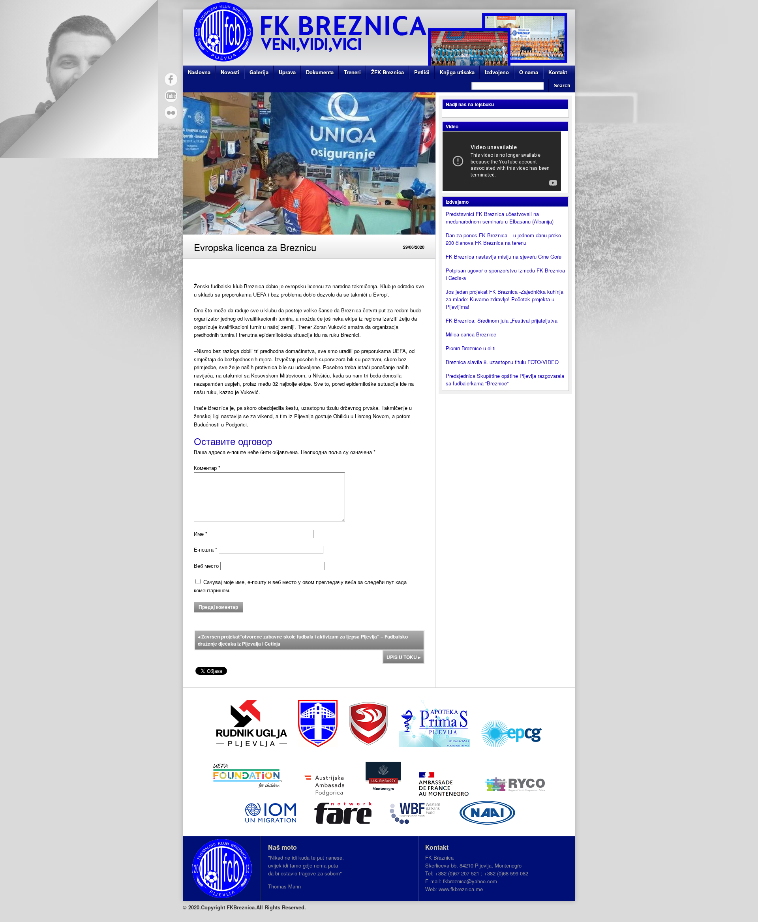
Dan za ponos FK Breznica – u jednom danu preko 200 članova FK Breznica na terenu (503, 238)
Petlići (422, 72)
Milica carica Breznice (471, 334)
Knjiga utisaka (457, 72)
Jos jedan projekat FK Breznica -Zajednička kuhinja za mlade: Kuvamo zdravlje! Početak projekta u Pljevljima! (504, 299)
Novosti (230, 72)
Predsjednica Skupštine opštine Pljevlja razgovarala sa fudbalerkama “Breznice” (505, 379)
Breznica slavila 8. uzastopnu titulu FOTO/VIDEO (502, 362)
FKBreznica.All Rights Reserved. (266, 907)
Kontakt (557, 72)
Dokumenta (320, 72)
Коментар (207, 467)
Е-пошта (205, 549)
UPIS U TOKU (403, 657)
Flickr (171, 112)
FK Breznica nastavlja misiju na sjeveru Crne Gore (503, 256)
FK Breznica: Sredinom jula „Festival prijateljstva (501, 320)
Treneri (352, 72)
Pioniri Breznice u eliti (470, 348)
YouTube (171, 96)
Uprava (287, 72)
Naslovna (199, 72)
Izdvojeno (497, 72)
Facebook (171, 79)
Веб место (206, 565)
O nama (528, 72)
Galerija (259, 72)
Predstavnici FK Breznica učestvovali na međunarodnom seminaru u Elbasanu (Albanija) (499, 217)
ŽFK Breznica (387, 72)
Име (200, 533)
